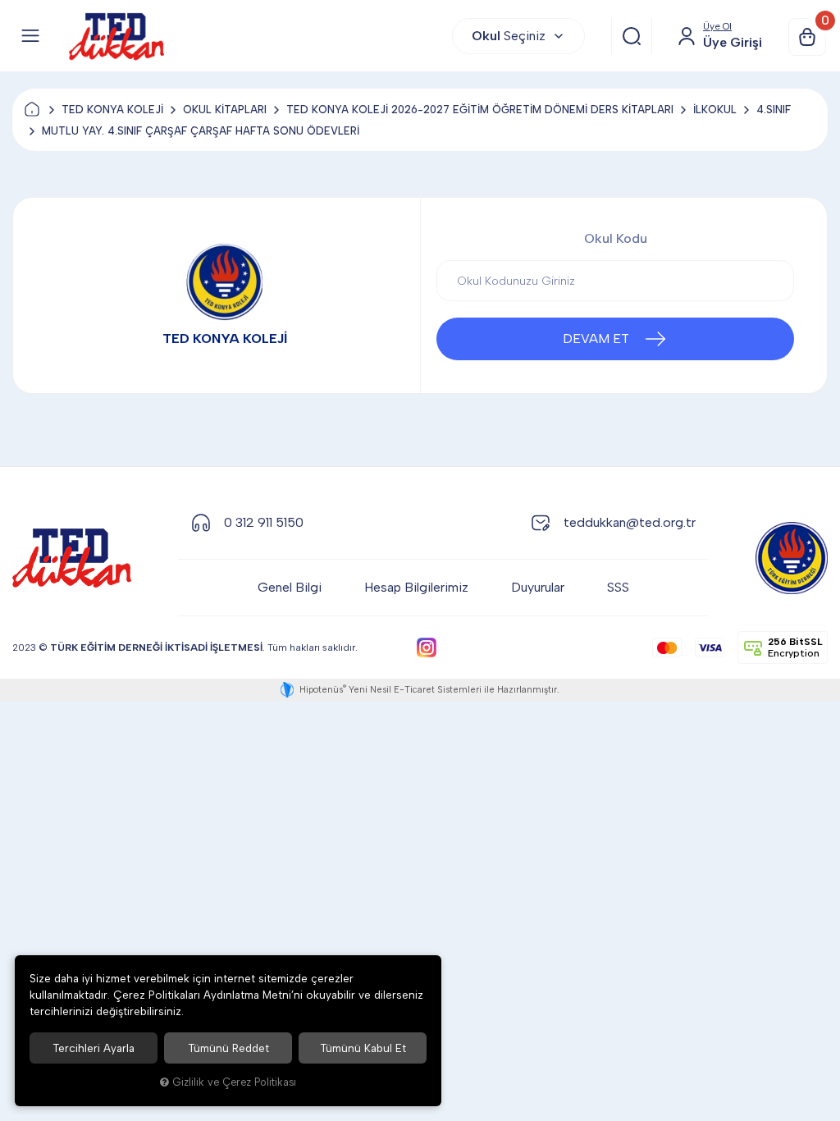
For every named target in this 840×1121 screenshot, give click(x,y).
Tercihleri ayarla (93, 1048)
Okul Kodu (615, 238)
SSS (618, 587)
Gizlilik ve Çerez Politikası (234, 1082)
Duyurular (537, 587)
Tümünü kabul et (363, 1048)
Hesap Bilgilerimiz (416, 587)
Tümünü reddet (228, 1048)
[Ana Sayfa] (32, 109)
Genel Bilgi (290, 587)
